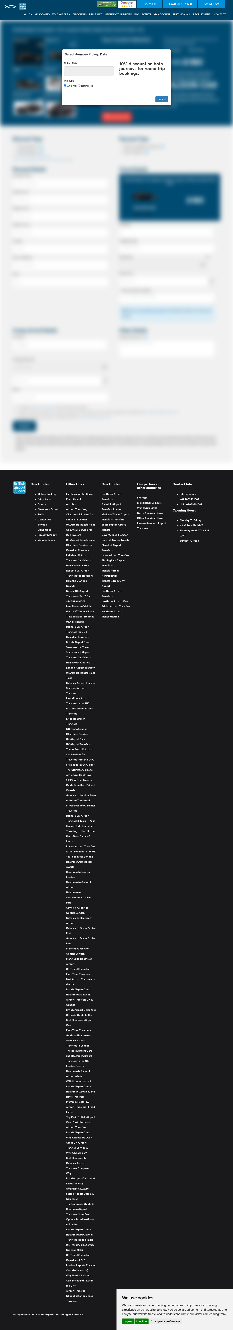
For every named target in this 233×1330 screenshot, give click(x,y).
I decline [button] (141, 1321)
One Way (71, 86)
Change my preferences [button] (166, 1321)
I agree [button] (128, 1321)
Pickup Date (70, 63)
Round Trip (86, 86)
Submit (162, 99)
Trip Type (69, 80)
